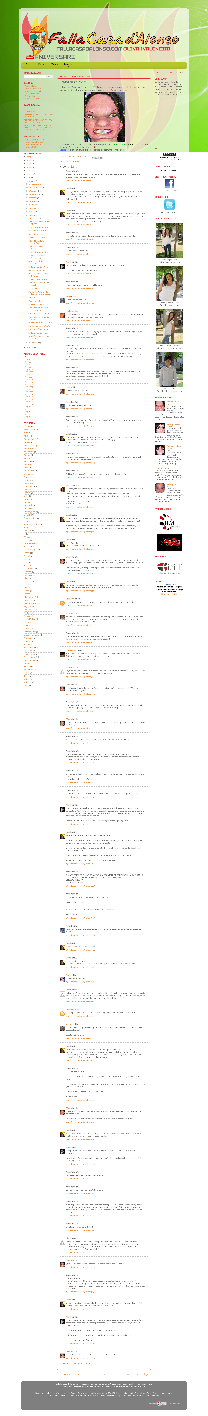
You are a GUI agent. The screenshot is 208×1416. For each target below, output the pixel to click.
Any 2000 (29, 394)
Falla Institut (30, 147)
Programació (29, 657)
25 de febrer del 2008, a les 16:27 (80, 625)
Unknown (70, 599)
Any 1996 (29, 404)
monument (29, 610)
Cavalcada (28, 483)
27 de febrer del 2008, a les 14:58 (80, 1016)
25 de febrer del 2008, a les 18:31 (80, 642)
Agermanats (29, 439)
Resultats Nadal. (162, 468)
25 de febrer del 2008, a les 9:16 (80, 254)
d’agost (32, 198)
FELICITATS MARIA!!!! (38, 231)
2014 (29, 160)
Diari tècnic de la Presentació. (35, 262)
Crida (26, 496)
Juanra (27, 588)
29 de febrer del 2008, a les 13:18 (80, 1292)
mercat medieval (31, 604)
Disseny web (29, 512)
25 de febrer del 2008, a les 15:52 (80, 574)
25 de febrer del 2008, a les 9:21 (79, 288)
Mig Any (27, 607)
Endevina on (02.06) (172, 485)
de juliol (32, 201)
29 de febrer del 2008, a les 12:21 (80, 1253)
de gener (33, 343)
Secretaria (28, 670)
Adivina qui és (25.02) (37, 238)
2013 (29, 164)
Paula (68, 296)
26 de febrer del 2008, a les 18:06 (80, 918)
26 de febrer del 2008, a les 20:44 (80, 950)
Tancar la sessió (32, 94)
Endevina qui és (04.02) (38, 333)
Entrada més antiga (137, 1374)
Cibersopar (29, 487)
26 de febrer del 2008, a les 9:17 (80, 824)
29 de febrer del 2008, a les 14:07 (80, 1344)
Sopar (26, 673)
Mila (68, 387)
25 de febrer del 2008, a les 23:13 (80, 728)
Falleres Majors (30, 543)
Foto (26, 562)
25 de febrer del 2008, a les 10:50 (80, 320)
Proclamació (29, 654)
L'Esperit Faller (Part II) (38, 227)
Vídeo (26, 679)
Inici (28, 64)
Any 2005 (29, 382)
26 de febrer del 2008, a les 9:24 (80, 864)
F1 (25, 534)
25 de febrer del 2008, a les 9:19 (80, 274)
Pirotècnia (28, 638)
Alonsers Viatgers (32, 446)
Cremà (27, 493)
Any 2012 (29, 364)
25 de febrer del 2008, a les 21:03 (80, 711)
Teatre (27, 676)
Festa (26, 553)
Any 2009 (29, 372)
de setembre (35, 195)
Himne (27, 578)
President (28, 651)
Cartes (27, 477)
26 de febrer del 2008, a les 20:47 (80, 967)
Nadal (26, 613)
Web (26, 686)
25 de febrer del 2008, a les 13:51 (80, 446)
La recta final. (34, 289)
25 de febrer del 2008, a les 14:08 (80, 463)
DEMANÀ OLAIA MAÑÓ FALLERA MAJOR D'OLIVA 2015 (38, 121)
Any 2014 (29, 360)
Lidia (68, 188)
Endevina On (29, 521)
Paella (26, 629)
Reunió (27, 663)
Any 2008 (29, 374)
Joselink (69, 668)
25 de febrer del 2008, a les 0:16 (80, 203)
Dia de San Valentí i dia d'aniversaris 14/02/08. (39, 293)
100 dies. (32, 298)
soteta (69, 614)
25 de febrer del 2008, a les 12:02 (80, 338)
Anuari (27, 455)
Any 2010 (29, 370)
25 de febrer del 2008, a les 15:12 (80, 507)
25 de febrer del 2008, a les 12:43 (80, 409)
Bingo (26, 468)
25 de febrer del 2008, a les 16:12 (80, 606)
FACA (26, 537)
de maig (33, 208)
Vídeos (54, 64)
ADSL (26, 436)
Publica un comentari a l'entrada (77, 1364)
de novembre (35, 188)
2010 (29, 174)
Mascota (28, 600)
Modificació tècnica (33, 99)
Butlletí (27, 474)
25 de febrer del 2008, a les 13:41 (80, 426)
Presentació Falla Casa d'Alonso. (38, 275)
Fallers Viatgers (31, 550)
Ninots (27, 616)
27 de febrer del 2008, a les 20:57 (80, 1139)
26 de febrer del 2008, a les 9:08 (80, 797)
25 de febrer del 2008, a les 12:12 (80, 360)
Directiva (68, 65)
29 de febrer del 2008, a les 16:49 (80, 1358)
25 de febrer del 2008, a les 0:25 (80, 225)
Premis (27, 645)
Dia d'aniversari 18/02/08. (39, 270)
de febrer (33, 219)
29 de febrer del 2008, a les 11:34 (80, 1216)
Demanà (28, 502)
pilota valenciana (31, 635)
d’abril (32, 212)
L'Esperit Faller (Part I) (38, 252)
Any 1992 (29, 414)
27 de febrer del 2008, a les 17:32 (80, 1100)
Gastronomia (30, 569)
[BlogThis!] (96, 157)
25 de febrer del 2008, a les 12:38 (80, 394)
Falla (26, 540)
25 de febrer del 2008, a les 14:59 (80, 478)
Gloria (68, 990)
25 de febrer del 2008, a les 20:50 (80, 694)
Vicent (68, 1024)
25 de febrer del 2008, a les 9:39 (80, 303)
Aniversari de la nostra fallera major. (38, 309)
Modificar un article (33, 91)
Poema (27, 641)
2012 (29, 167)
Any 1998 (29, 399)
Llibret (27, 591)
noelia (68, 311)
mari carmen (71, 650)
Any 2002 (29, 389)
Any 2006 (29, 379)
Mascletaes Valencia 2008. (40, 323)
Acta (26, 433)
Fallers (27, 547)
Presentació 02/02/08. (38, 329)
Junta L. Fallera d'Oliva (34, 139)
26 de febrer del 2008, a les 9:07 (80, 782)
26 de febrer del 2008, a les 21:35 (80, 982)
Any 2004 (29, 384)
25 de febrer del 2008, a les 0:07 (80, 180)
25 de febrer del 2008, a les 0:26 (80, 239)
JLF (25, 584)
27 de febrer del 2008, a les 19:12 (80, 1122)
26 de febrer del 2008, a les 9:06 (80, 763)
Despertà (28, 505)
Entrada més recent (70, 1374)
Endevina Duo (30, 518)
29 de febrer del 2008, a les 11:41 (80, 1230)
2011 (29, 171)
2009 (29, 178)
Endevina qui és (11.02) (38, 305)
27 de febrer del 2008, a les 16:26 (80, 1038)
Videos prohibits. (35, 301)
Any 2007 (29, 377)
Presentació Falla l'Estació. (40, 314)
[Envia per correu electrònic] (93, 157)
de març (33, 215)
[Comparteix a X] (98, 157)
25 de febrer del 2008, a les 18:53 (80, 677)
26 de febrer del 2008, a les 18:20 (80, 935)
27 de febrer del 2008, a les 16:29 (80, 1061)
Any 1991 (28, 417)
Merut (68, 262)
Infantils (28, 581)
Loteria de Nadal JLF (33, 109)
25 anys (27, 427)
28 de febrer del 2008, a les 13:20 (80, 1164)
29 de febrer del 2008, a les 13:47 (80, 1309)
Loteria (27, 594)
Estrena (27, 531)
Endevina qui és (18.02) (38, 267)
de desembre (35, 184)
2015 (29, 157)
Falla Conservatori (33, 144)
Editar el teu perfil (32, 96)
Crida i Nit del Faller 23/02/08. (36, 242)
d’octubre (33, 191)
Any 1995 (29, 407)
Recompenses (30, 660)
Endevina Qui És (76, 161)
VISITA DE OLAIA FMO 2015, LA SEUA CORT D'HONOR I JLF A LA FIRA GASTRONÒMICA (38, 127)
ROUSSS (70, 485)
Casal (26, 480)
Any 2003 (29, 387)
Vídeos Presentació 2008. (39, 279)
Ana (67, 975)
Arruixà (27, 458)
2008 (29, 181)
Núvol (26, 622)
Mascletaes (29, 597)
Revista (27, 667)
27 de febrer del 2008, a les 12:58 (80, 1002)
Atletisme (28, 464)
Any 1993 (29, 412)
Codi (26, 490)
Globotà (27, 572)
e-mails (27, 515)
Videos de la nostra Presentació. (36, 257)
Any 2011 (28, 367)
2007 (29, 347)
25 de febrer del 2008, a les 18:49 (80, 660)
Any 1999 (29, 397)
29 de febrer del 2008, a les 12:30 (80, 1267)
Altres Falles (29, 449)
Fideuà (27, 556)
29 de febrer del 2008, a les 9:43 (80, 1179)
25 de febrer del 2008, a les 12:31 (80, 379)
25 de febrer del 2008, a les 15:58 (80, 591)
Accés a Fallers (31, 86)
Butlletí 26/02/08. (36, 234)
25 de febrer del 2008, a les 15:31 (80, 549)
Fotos (41, 64)
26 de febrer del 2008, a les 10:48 (80, 886)
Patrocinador (30, 632)
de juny (32, 205)
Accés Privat (29, 430)
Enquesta (28, 528)
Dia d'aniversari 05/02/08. (40, 326)
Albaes (27, 442)
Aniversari (28, 452)
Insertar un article (33, 89)
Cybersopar (29, 499)
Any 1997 (29, 402)
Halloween (28, 575)
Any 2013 (29, 362)
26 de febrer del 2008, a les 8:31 (80, 743)
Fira (25, 559)
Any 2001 (29, 392)
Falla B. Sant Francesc (34, 142)
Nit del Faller (29, 619)
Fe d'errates (29, 112)
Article (27, 461)
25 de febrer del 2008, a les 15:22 (80, 532)
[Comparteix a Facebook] (101, 157)
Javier (68, 402)
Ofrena (27, 626)
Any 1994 (29, 409)
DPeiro (75, 156)
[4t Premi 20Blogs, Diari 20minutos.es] (169, 594)
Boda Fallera (29, 471)
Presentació (29, 648)
